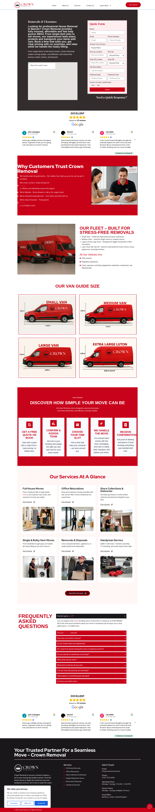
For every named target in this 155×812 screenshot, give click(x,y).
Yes (93, 85)
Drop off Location (96, 59)
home (25, 495)
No (98, 85)
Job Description (95, 67)
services (67, 633)
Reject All (27, 803)
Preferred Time (113, 75)
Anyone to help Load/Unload (100, 82)
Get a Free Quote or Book (29, 434)
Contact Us (90, 5)
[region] (27, 797)
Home (54, 5)
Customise (14, 803)
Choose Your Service (98, 44)
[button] (134, 139)
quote (22, 202)
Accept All (41, 803)
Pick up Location (96, 52)
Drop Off (111, 59)
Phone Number (113, 36)
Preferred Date (95, 75)
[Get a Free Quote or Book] (29, 425)
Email (92, 36)
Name (92, 29)
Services (77, 5)
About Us (65, 5)
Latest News (104, 5)
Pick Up (111, 52)
